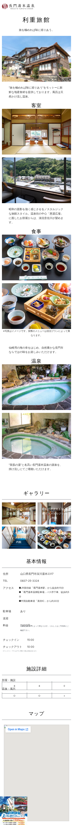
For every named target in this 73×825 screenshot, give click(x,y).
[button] (25, 798)
